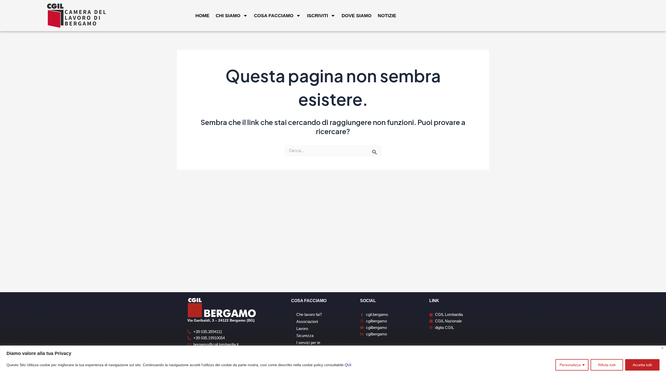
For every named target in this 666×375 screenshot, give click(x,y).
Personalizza (570, 365)
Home (202, 15)
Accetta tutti (642, 365)
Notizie (387, 15)
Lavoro (302, 328)
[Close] (662, 348)
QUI (348, 365)
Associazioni (307, 321)
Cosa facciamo (273, 15)
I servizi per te (308, 342)
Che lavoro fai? (309, 314)
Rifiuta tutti (607, 365)
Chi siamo (228, 15)
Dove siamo (357, 15)
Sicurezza (304, 335)
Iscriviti (317, 15)
